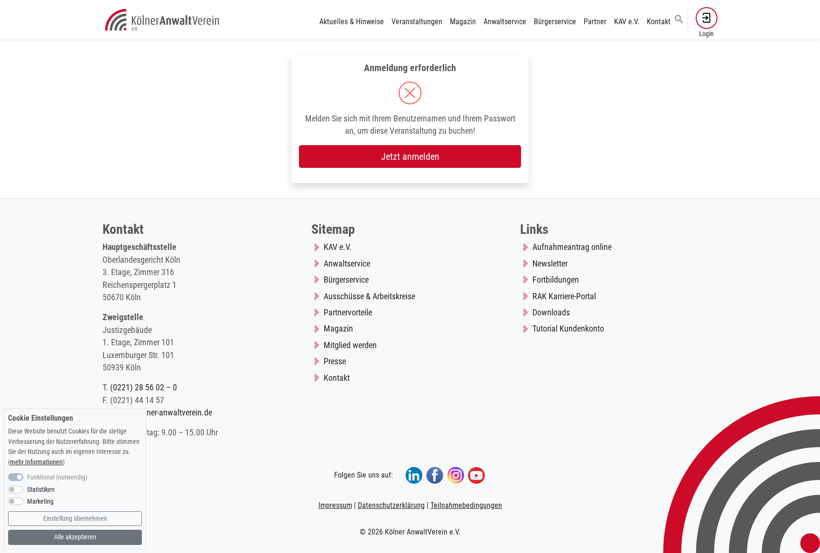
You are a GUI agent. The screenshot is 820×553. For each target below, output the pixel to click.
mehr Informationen (36, 462)
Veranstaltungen (416, 21)
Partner (595, 21)
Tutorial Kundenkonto (568, 328)
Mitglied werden (350, 345)
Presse (335, 361)
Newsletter (550, 263)
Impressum (335, 505)
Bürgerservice (555, 21)
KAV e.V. (626, 21)
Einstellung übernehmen (75, 519)
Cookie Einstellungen (40, 418)
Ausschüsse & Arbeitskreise (369, 296)
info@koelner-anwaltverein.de (162, 412)
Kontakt (659, 21)
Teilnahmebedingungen (466, 505)
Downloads (551, 312)
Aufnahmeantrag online (572, 247)
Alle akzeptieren (75, 537)
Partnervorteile (348, 312)
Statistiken (41, 490)
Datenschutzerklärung (391, 505)
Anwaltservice (505, 21)
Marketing (40, 502)
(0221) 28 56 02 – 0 (143, 387)
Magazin (463, 21)
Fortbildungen (555, 280)
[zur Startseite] (163, 19)
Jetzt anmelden (410, 156)
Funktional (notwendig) (57, 477)
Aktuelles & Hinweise (351, 21)
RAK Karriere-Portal (564, 296)
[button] (679, 18)
